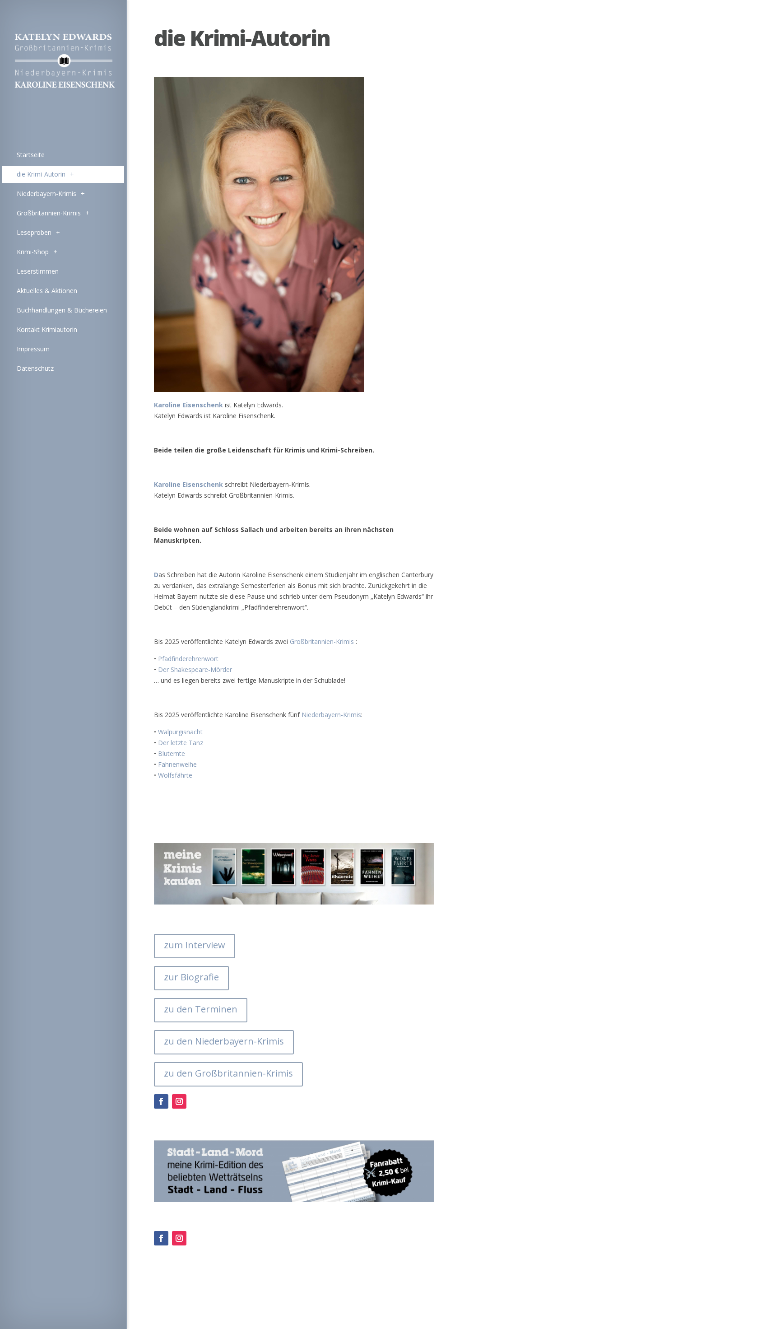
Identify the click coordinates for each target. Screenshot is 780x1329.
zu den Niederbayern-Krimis (224, 1041)
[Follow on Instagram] (179, 1101)
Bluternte (171, 753)
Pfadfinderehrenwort (188, 658)
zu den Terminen (200, 1009)
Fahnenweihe (177, 764)
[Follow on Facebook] (161, 1101)
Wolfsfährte (175, 775)
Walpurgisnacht (180, 731)
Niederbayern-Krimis (331, 714)
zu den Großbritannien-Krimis (228, 1073)
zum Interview (194, 945)
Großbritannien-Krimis (322, 641)
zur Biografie (191, 977)
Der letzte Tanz (181, 742)
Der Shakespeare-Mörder (195, 669)
